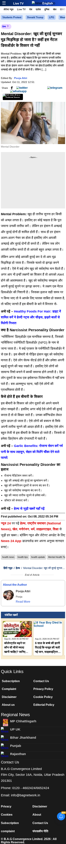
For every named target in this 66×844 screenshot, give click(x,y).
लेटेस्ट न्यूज (8, 9)
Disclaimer (9, 696)
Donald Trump (35, 17)
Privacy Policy (43, 688)
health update (38, 557)
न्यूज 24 (6, 523)
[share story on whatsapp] (18, 91)
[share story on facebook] (11, 87)
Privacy (6, 806)
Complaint (9, 688)
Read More (23, 601)
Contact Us (41, 681)
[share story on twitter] (22, 87)
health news (8, 557)
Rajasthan (18, 754)
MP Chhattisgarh (23, 721)
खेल (54, 9)
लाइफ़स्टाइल (43, 529)
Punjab (15, 746)
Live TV (18, 3)
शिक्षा (55, 529)
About (36, 814)
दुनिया (46, 9)
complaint (8, 831)
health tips (23, 557)
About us (8, 704)
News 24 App (11, 541)
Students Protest (11, 17)
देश (30, 9)
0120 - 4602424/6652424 (30, 788)
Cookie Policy (43, 696)
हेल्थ (4, 26)
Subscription (11, 681)
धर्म (32, 529)
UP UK (15, 729)
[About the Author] (8, 595)
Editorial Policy (43, 704)
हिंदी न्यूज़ (7, 568)
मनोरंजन (24, 529)
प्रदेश (38, 9)
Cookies (6, 814)
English (47, 3)
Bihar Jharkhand (23, 737)
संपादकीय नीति (40, 831)
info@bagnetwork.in (25, 795)
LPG (51, 17)
